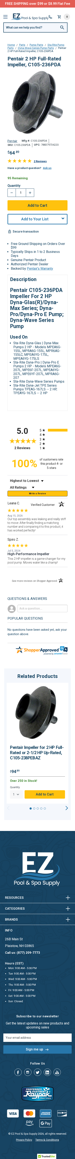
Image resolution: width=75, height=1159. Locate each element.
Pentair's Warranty (40, 269)
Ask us (47, 168)
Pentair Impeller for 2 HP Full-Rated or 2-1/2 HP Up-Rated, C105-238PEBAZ (37, 752)
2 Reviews (40, 161)
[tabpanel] (37, 743)
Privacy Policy (24, 1139)
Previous (8, 808)
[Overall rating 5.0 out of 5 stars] (20, 162)
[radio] (54, 430)
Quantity (14, 186)
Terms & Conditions (47, 1139)
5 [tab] (45, 808)
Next (66, 808)
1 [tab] (31, 808)
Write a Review (37, 493)
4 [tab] (41, 808)
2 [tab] (34, 808)
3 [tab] (38, 808)
